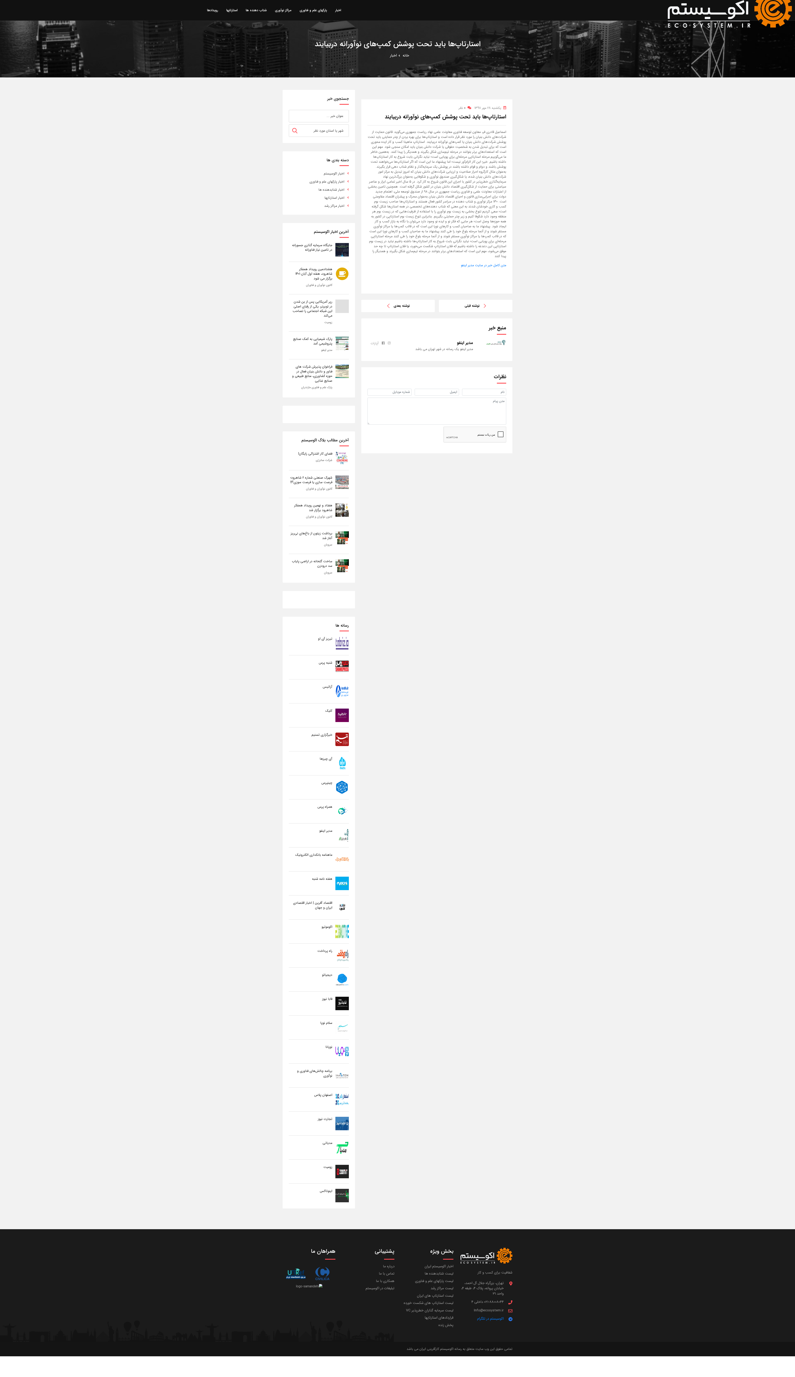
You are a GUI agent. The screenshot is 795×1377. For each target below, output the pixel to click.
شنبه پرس (325, 662)
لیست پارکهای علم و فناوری (434, 1281)
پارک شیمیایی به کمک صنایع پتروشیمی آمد (312, 341)
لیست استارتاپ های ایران (435, 1296)
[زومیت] (342, 1171)
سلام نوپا (326, 1023)
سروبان (328, 544)
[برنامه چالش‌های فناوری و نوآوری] (342, 1075)
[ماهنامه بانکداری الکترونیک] (342, 859)
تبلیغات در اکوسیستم (380, 1288)
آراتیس (327, 686)
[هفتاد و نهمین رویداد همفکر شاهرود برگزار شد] (342, 509)
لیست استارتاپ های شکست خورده (428, 1303)
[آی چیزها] (342, 763)
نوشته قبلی (472, 305)
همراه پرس (325, 806)
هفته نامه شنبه (322, 878)
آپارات (375, 343)
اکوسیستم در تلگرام (490, 1319)
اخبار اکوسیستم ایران (439, 1266)
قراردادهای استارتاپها (439, 1317)
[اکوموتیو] (342, 931)
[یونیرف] (296, 1273)
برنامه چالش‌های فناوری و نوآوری (314, 1073)
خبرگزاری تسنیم (322, 734)
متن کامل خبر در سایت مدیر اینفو (483, 265)
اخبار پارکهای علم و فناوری (327, 181)
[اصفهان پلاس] (342, 1099)
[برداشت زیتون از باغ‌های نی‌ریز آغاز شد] (342, 537)
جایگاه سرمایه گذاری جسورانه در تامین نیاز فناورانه (312, 247)
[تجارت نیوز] (342, 1123)
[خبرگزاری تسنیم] (342, 739)
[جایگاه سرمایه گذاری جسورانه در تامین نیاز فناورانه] (342, 249)
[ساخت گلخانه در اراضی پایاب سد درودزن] (342, 565)
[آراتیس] (342, 691)
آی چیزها (326, 758)
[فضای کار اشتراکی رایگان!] (342, 458)
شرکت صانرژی (324, 460)
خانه (406, 55)
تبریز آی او (325, 638)
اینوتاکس (326, 1191)
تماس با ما (386, 1273)
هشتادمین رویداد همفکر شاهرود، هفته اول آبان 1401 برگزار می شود (313, 274)
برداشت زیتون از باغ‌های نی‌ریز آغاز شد (311, 535)
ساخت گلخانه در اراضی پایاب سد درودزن (312, 563)
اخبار (393, 55)
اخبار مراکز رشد (334, 205)
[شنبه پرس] (342, 667)
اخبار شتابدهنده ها (331, 189)
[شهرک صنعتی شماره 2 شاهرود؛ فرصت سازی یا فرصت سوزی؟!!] (342, 482)
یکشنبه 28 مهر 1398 (487, 108)
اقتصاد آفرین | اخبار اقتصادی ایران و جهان (312, 905)
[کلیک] (342, 715)
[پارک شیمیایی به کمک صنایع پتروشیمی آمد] (342, 343)
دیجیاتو (327, 974)
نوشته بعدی (402, 305)
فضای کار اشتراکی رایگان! (315, 453)
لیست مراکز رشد (442, 1288)
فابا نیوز (327, 998)
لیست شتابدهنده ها (439, 1273)
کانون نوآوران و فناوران (319, 285)
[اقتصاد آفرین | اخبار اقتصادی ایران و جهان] (342, 907)
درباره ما (388, 1266)
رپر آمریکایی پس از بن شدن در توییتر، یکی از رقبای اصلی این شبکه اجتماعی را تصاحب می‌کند (312, 308)
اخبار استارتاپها (334, 197)
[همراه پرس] (342, 811)
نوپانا (328, 1047)
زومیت (328, 322)
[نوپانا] (342, 1051)
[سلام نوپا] (342, 1027)
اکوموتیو (327, 926)
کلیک (328, 710)
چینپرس (327, 782)
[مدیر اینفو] (342, 835)
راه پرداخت (324, 950)
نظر (462, 108)
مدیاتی (327, 1143)
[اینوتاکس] (342, 1195)
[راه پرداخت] (342, 955)
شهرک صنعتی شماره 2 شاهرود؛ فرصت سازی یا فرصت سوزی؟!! (311, 480)
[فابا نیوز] (342, 1003)
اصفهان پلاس (323, 1095)
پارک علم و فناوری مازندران (316, 387)
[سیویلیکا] (322, 1273)
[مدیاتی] (342, 1147)
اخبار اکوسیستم (334, 173)
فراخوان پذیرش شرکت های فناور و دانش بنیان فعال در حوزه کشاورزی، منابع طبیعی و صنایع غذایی (312, 373)
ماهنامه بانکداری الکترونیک (313, 854)
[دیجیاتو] (342, 979)
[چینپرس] (342, 787)
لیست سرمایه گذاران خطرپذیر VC (429, 1310)
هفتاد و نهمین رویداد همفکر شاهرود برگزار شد (313, 508)
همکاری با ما (385, 1281)
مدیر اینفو (326, 350)
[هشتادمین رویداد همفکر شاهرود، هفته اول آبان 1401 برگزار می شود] (342, 273)
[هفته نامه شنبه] (342, 883)
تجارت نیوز (325, 1119)
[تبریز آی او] (342, 643)
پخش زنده (445, 1325)
